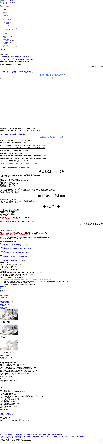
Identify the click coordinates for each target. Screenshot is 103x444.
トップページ (6, 9)
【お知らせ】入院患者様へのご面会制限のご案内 (14, 167)
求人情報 (5, 33)
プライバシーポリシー (43, 436)
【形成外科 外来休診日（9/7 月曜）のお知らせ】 (15, 56)
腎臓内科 (8, 23)
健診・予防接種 (9, 29)
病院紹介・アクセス (8, 36)
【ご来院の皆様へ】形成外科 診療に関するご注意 (15, 134)
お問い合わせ (3, 3)
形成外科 (8, 26)
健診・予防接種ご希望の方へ (10, 40)
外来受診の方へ (7, 38)
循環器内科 (8, 22)
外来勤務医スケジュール (9, 16)
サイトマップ (53, 436)
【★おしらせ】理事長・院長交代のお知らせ (14, 260)
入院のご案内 (6, 39)
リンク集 (60, 436)
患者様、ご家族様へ (6, 230)
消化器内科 (8, 25)
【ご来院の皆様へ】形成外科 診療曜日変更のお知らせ (16, 72)
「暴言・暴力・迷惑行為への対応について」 (75, 436)
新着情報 (5, 12)
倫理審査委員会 (7, 42)
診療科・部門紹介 (7, 19)
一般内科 (8, 20)
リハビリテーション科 (11, 28)
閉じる (3, 49)
